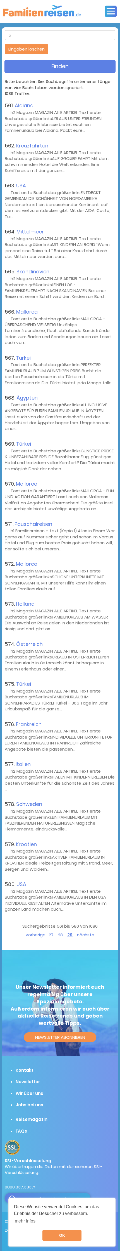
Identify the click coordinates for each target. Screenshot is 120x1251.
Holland (25, 603)
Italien (23, 764)
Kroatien (26, 844)
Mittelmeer (30, 231)
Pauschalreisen (33, 524)
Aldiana (24, 105)
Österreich (29, 644)
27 (51, 935)
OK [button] (62, 1235)
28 (60, 935)
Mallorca (27, 311)
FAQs (21, 1131)
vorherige (35, 935)
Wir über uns (29, 1093)
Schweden (29, 804)
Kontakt (24, 1070)
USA (21, 185)
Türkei (23, 357)
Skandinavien (32, 271)
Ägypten (27, 397)
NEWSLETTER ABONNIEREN (60, 1037)
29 (70, 935)
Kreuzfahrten (32, 145)
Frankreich (29, 724)
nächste (85, 935)
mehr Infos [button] (25, 1221)
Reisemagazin (31, 1119)
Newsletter (28, 1082)
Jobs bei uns (29, 1105)
